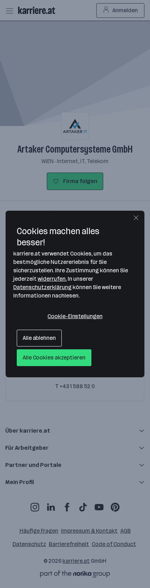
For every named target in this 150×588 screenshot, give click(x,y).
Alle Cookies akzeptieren (54, 357)
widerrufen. (52, 278)
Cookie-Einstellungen (74, 316)
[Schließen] (136, 217)
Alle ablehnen (39, 338)
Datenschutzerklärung (42, 287)
